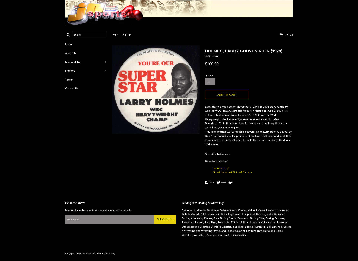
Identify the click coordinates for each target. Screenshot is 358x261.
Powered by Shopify (106, 253)
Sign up (126, 34)
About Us (70, 53)
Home (68, 44)
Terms (69, 79)
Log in (115, 34)
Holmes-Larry (221, 167)
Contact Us (71, 88)
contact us (221, 234)
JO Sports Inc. (89, 253)
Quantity (209, 75)
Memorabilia (85, 61)
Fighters (85, 70)
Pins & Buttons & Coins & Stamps (232, 172)
